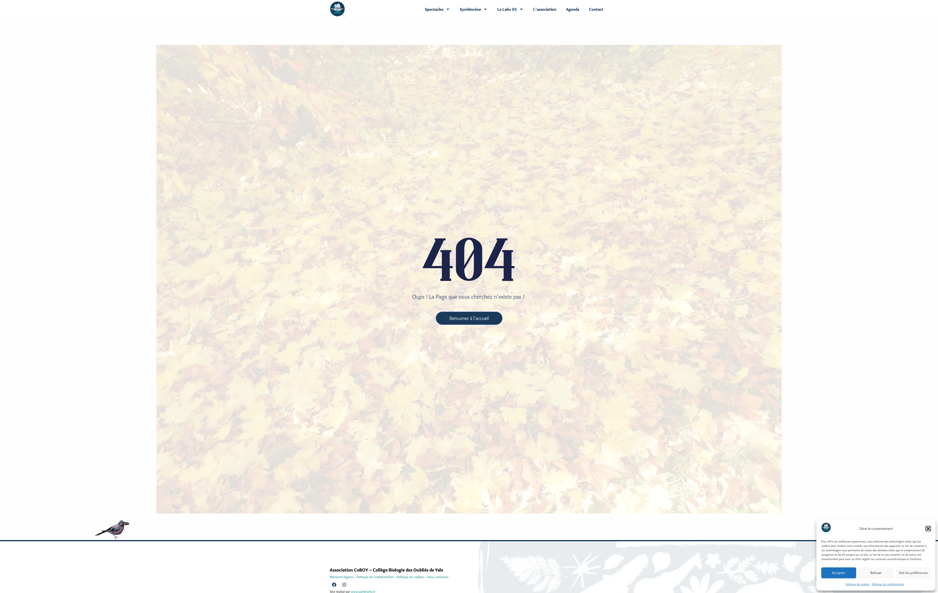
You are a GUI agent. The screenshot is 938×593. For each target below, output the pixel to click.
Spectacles (434, 9)
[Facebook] (334, 584)
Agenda (572, 9)
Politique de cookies (857, 584)
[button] (928, 528)
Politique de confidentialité (888, 584)
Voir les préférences (913, 573)
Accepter (838, 573)
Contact (596, 9)
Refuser (876, 573)
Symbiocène (470, 9)
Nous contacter (437, 577)
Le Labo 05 (507, 9)
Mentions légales (341, 577)
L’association (544, 9)
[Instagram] (344, 584)
